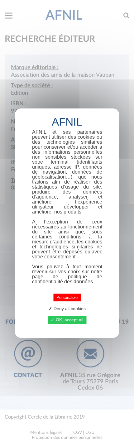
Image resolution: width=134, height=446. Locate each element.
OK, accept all (69, 319)
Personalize (67, 297)
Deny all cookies (69, 308)
